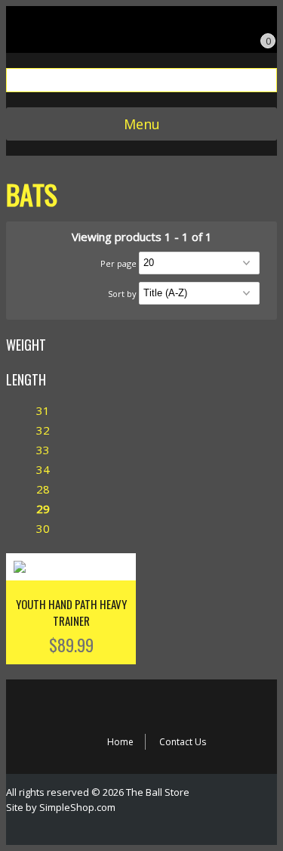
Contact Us (182, 741)
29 (43, 508)
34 (43, 469)
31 (43, 410)
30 (43, 528)
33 (43, 449)
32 (43, 430)
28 (43, 489)
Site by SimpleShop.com (60, 807)
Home (120, 741)
